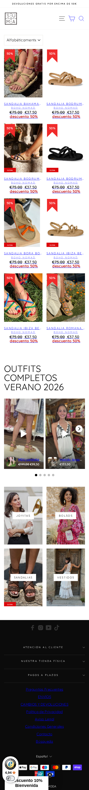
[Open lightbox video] (24, 434)
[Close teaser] (49, 774)
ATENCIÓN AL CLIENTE (43, 647)
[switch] (10, 778)
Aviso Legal (44, 719)
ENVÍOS (44, 696)
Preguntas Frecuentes (44, 689)
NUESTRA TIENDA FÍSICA (43, 661)
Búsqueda (44, 741)
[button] (26, 783)
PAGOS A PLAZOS (43, 675)
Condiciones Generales (44, 726)
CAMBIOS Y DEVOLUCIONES (44, 704)
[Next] (79, 428)
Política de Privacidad (44, 711)
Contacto (44, 734)
